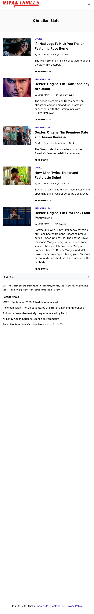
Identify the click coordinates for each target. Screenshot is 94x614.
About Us (42, 605)
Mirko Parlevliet (44, 54)
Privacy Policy (74, 605)
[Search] (88, 276)
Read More (43, 71)
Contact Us (57, 605)
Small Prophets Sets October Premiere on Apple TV (33, 324)
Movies (38, 39)
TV (49, 79)
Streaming (40, 79)
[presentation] (17, 47)
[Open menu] (89, 4)
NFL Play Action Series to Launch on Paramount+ (32, 318)
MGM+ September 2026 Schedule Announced (30, 302)
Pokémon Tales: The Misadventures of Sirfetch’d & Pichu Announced (43, 307)
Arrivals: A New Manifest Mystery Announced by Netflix (36, 313)
